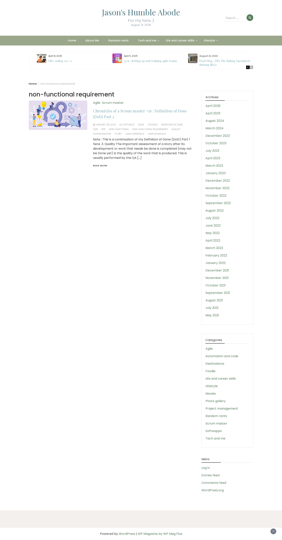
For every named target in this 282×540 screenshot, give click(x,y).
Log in (205, 468)
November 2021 (217, 278)
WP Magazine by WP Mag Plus (160, 534)
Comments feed (213, 483)
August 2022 (214, 210)
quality (176, 129)
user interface (157, 133)
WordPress (127, 534)
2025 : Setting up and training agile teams (144, 61)
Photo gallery (215, 401)
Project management (221, 408)
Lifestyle (209, 40)
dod (95, 129)
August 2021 (214, 300)
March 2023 (214, 165)
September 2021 (217, 293)
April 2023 (212, 158)
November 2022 (217, 188)
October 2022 (215, 195)
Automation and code (221, 356)
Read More (100, 165)
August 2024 (214, 121)
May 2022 (212, 233)
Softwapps (213, 431)
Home (72, 40)
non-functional (119, 129)
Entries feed (210, 475)
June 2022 (213, 225)
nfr (103, 129)
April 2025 (212, 113)
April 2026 (212, 106)
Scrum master (113, 103)
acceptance (126, 124)
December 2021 (217, 270)
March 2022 (214, 248)
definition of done (172, 124)
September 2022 (218, 203)
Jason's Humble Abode (141, 12)
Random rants (118, 40)
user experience (134, 133)
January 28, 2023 (106, 124)
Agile (96, 103)
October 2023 (215, 143)
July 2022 (212, 218)
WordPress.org (212, 490)
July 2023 (212, 150)
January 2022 (215, 263)
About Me (92, 40)
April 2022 (212, 240)
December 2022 (217, 180)
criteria (153, 124)
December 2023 (217, 136)
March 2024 (214, 128)
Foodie (210, 371)
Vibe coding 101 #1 (54, 61)
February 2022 (216, 255)
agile (141, 124)
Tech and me (147, 40)
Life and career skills (180, 40)
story (118, 133)
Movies (210, 393)
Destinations (214, 363)
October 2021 (215, 285)
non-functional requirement (150, 129)
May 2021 (212, 315)
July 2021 (212, 308)
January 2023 (215, 173)
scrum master (102, 133)
